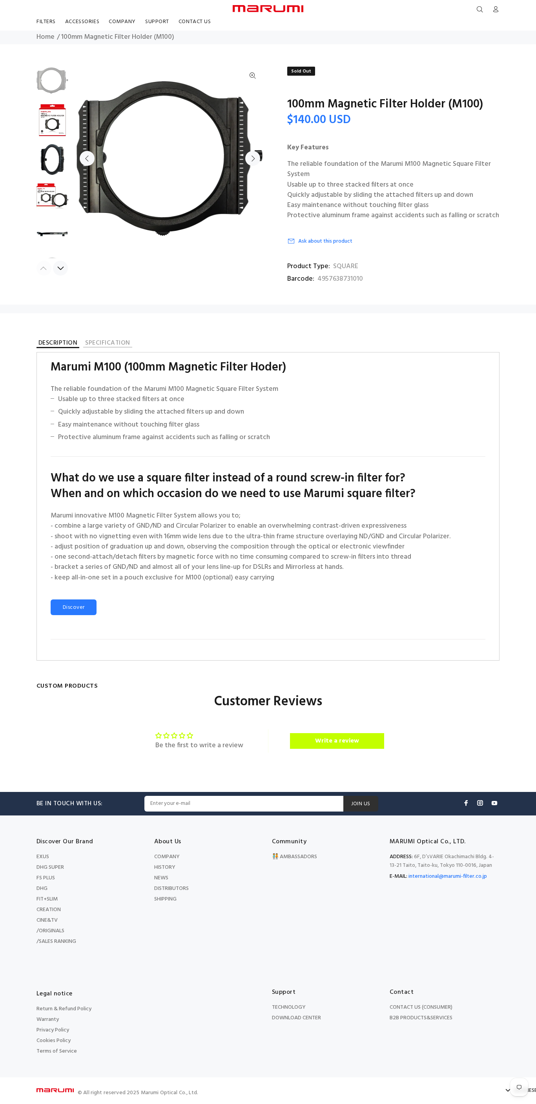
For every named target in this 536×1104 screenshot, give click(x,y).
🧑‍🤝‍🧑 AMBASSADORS (294, 856)
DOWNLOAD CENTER (296, 1017)
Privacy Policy (52, 1030)
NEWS (161, 877)
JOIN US (360, 803)
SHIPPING (165, 899)
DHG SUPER (50, 867)
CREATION (48, 909)
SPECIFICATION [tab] (107, 343)
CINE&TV (47, 920)
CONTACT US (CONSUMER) (421, 1007)
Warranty (47, 1019)
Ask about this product (325, 241)
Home (45, 37)
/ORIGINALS (50, 930)
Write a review (337, 741)
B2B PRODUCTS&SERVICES (421, 1017)
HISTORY (164, 867)
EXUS (42, 856)
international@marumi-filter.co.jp (447, 876)
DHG (41, 888)
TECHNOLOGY (289, 1007)
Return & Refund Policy (63, 1008)
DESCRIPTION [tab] (57, 344)
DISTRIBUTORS (171, 888)
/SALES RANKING (56, 941)
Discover (73, 607)
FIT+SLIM (47, 899)
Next (252, 158)
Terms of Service (56, 1051)
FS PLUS (45, 877)
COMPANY (167, 856)
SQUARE (345, 266)
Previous (87, 158)
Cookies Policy (53, 1040)
